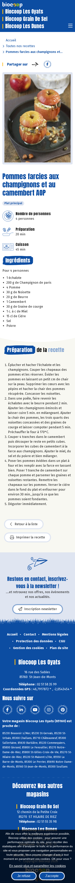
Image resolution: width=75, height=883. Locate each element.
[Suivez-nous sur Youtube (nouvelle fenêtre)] (35, 710)
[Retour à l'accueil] (18, 5)
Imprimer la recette (30, 537)
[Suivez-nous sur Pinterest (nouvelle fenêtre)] (63, 710)
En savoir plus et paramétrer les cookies (37, 866)
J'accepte (52, 876)
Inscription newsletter (40, 609)
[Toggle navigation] (70, 26)
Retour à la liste (26, 524)
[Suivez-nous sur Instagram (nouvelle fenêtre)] (49, 710)
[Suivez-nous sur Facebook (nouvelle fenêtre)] (7, 710)
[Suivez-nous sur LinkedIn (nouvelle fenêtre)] (21, 710)
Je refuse (23, 876)
